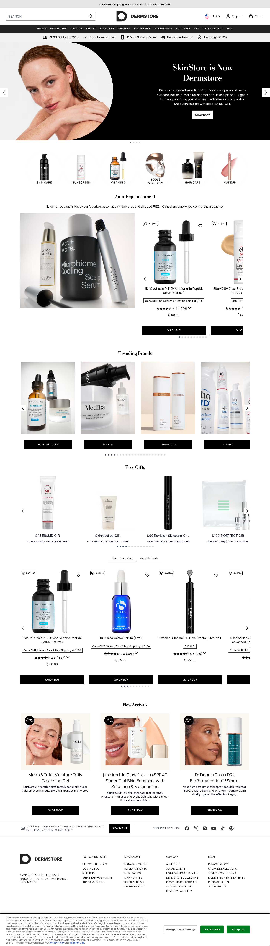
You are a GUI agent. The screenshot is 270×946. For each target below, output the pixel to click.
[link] (234, 16)
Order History (134, 886)
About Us (172, 864)
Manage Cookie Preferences (39, 874)
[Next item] (247, 628)
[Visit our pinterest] (231, 828)
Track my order (93, 882)
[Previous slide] (4, 92)
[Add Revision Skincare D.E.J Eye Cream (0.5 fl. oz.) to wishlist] (216, 575)
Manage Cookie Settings (180, 929)
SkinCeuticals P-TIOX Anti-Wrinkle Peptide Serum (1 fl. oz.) (174, 291)
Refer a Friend (134, 882)
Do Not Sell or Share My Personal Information (43, 881)
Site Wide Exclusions (222, 868)
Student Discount (179, 886)
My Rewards (132, 873)
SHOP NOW (202, 115)
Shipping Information (97, 877)
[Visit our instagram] (204, 828)
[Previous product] (145, 279)
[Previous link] (23, 408)
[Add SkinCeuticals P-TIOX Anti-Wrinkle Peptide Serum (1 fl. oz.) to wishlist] (200, 225)
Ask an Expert (176, 868)
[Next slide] (266, 92)
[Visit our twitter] (195, 828)
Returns (88, 873)
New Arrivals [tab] (149, 558)
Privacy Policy (218, 864)
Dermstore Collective (182, 877)
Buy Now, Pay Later (179, 891)
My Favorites (133, 877)
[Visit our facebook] (186, 828)
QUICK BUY (174, 330)
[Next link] (247, 408)
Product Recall (219, 882)
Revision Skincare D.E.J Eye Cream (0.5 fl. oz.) (189, 638)
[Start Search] (91, 16)
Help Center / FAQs (95, 864)
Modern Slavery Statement (227, 877)
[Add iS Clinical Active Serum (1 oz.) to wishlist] (147, 575)
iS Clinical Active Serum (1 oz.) (121, 638)
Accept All (238, 929)
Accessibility (217, 886)
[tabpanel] (135, 628)
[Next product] (240, 279)
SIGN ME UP (119, 828)
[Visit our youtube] (213, 828)
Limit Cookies (212, 929)
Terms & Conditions (222, 873)
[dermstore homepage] (137, 16)
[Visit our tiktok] (222, 828)
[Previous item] (23, 628)
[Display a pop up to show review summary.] (190, 308)
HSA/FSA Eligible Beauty (182, 873)
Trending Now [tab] (122, 558)
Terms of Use (76, 942)
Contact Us (90, 868)
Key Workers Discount (182, 882)
